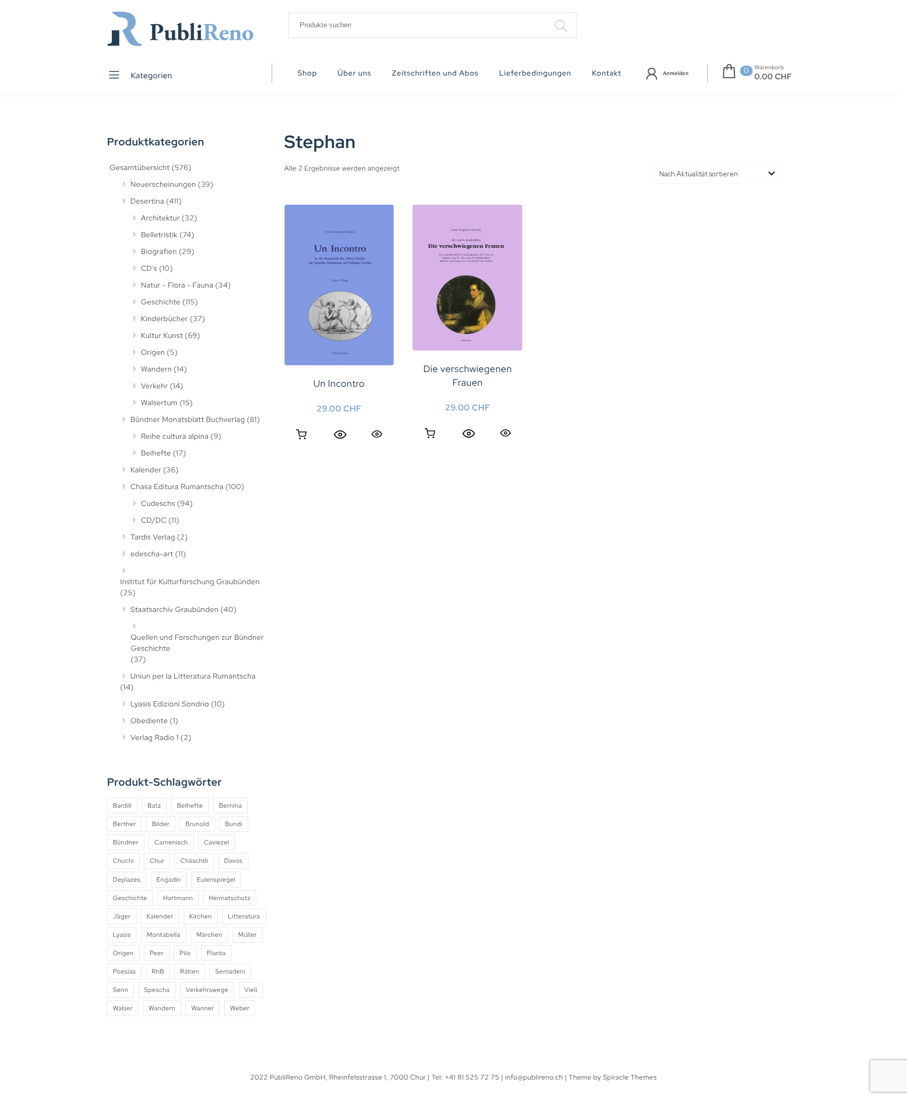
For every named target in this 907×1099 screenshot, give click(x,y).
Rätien (189, 971)
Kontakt (606, 73)
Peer (157, 953)
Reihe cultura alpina (175, 436)
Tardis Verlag (153, 537)
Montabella (164, 935)
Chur (157, 861)
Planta (216, 953)
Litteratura (244, 916)
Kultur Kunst (162, 336)
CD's (149, 268)
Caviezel (216, 842)
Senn (120, 990)
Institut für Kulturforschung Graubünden (190, 582)
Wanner (202, 1008)
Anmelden (676, 74)
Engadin (168, 879)
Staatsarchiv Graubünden (175, 610)
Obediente (149, 721)
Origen (153, 352)
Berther (124, 824)
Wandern (156, 369)
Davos (233, 861)
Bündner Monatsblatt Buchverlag (188, 420)
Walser (123, 1008)
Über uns (354, 73)
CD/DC (154, 520)
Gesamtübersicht (140, 168)
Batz (154, 805)
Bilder (161, 824)
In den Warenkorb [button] (301, 434)
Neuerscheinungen (163, 184)
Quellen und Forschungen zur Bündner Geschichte (197, 643)
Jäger (122, 916)
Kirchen (200, 916)
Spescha (157, 990)
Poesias (124, 971)
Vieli (251, 990)
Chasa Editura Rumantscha (177, 487)
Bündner (126, 842)
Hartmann (178, 898)
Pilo (185, 953)
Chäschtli (194, 861)
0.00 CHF (773, 76)
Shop (307, 73)
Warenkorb (769, 67)
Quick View (505, 432)
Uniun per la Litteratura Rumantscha (193, 676)
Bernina (230, 805)
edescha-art (152, 554)
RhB (158, 971)
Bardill (122, 805)
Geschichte (161, 302)
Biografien (159, 252)
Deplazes (127, 879)
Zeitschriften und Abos (435, 73)
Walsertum (159, 403)
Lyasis (122, 935)
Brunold (197, 824)
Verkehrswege (207, 990)
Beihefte (156, 453)
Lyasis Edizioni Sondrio (170, 704)
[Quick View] (340, 434)
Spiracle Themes (630, 1077)
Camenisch (171, 842)
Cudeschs (158, 504)
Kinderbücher (164, 319)
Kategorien (151, 75)
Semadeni (230, 971)
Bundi (233, 824)
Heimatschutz (229, 898)
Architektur (160, 218)
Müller (247, 935)
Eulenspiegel (216, 879)
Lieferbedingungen (535, 73)
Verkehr (154, 386)
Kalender (146, 470)
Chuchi (123, 861)
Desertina (147, 201)
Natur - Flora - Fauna (177, 285)
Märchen (209, 935)
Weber (239, 1008)
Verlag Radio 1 (155, 738)
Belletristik (159, 235)
